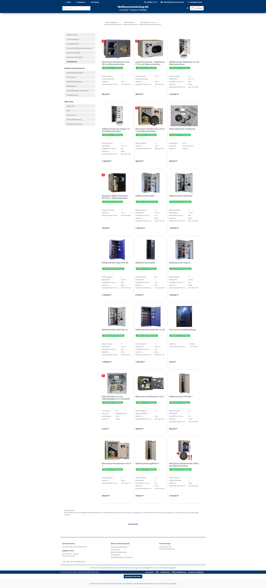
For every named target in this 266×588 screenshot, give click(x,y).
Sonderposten (72, 62)
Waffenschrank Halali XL (180, 263)
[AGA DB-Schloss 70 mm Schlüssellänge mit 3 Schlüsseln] (117, 383)
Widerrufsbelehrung (74, 120)
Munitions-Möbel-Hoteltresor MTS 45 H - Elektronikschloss (115, 197)
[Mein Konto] (187, 8)
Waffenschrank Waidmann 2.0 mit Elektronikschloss (184, 63)
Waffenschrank (72, 35)
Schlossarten (71, 77)
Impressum (71, 106)
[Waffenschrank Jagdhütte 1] (150, 450)
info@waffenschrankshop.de (173, 2)
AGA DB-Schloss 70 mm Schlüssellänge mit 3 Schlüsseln (116, 397)
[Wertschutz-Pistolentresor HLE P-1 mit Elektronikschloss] (150, 115)
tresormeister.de (165, 547)
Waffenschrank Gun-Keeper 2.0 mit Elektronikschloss (115, 130)
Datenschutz (71, 115)
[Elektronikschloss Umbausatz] (184, 115)
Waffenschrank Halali (144, 196)
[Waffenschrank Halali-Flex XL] (117, 316)
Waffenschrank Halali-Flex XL (115, 329)
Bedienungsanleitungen (75, 73)
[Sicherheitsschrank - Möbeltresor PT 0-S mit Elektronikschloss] (150, 48)
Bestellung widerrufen (133, 576)
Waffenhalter (129, 22)
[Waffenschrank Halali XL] (184, 249)
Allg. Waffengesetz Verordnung (77, 91)
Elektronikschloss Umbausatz (182, 129)
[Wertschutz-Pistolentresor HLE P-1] (117, 450)
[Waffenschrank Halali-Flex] (184, 182)
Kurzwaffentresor (73, 44)
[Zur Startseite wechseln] (133, 8)
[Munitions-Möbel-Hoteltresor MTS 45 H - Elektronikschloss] (117, 182)
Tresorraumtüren (73, 39)
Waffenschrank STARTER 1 (180, 396)
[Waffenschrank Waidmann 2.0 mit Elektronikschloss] (184, 48)
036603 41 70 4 (152, 2)
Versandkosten (127, 568)
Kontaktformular (196, 2)
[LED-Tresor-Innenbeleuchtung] (184, 316)
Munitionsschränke (73, 53)
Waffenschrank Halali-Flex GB (115, 263)
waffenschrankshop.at (167, 549)
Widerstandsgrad (111, 22)
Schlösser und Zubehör (75, 57)
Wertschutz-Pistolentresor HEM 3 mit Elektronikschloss (184, 464)
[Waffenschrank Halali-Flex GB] (117, 249)
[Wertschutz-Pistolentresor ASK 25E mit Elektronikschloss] (117, 48)
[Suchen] (88, 8)
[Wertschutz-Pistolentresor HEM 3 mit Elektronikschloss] (184, 450)
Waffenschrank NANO (145, 263)
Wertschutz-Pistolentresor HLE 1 (149, 396)
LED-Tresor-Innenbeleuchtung (182, 329)
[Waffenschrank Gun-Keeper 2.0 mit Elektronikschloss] (117, 115)
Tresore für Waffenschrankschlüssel (79, 48)
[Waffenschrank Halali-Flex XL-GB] (150, 316)
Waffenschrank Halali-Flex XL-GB (150, 329)
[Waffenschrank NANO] (150, 249)
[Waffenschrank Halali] (150, 182)
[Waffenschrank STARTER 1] (184, 383)
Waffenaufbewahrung (74, 82)
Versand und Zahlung (74, 124)
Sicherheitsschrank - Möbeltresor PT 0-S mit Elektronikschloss (150, 63)
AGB (68, 111)
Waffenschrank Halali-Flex (180, 196)
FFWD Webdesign (92, 572)
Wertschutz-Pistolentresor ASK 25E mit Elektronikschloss (115, 63)
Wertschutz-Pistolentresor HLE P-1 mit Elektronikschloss (150, 130)
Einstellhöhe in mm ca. (148, 22)
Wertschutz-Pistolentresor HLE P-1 (117, 464)
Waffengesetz (71, 86)
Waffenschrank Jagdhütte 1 (147, 463)
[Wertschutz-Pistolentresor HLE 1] (150, 383)
